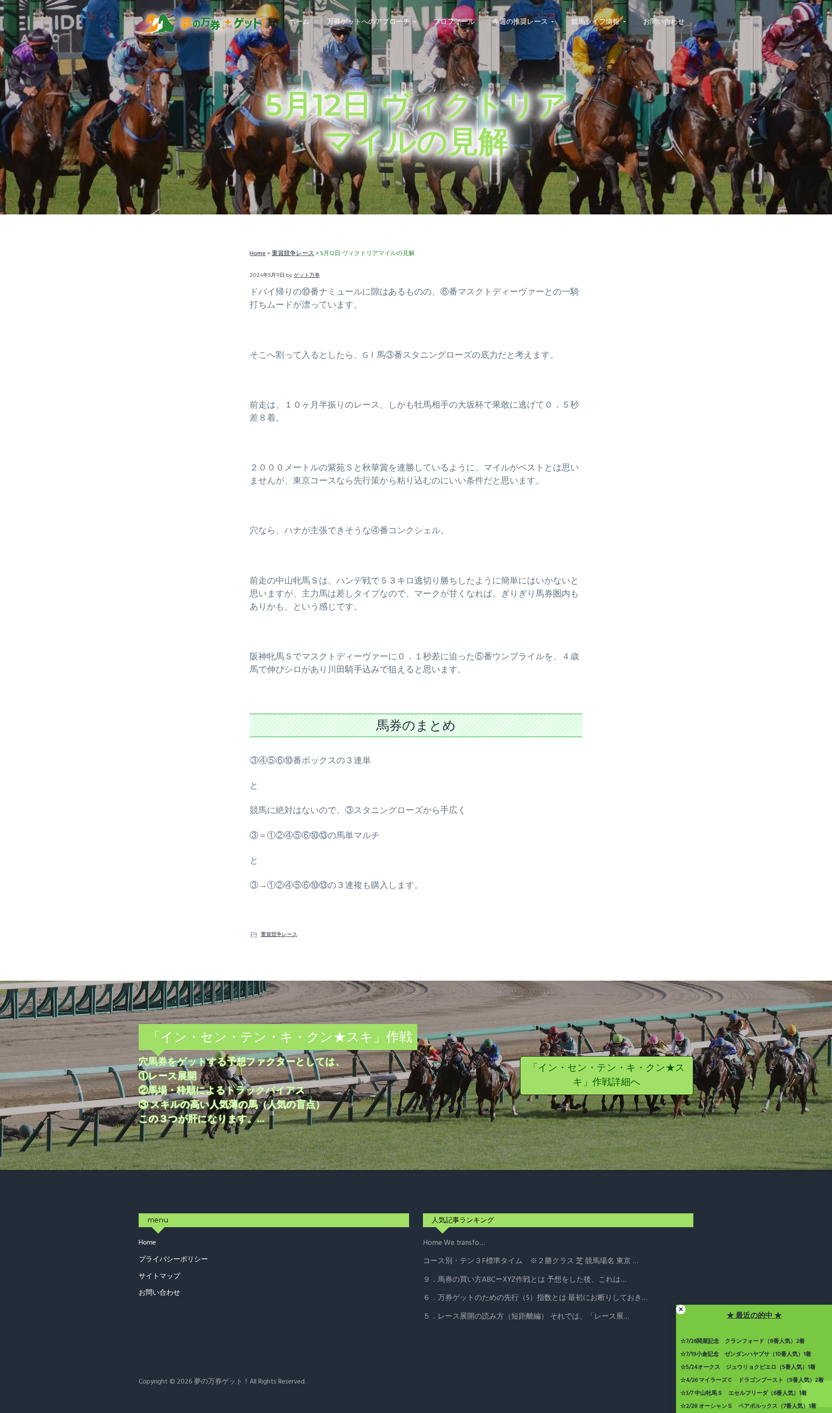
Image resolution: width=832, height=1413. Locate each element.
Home (147, 1243)
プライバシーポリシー (173, 1259)
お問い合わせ (159, 1293)
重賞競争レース (279, 934)
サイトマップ (159, 1276)
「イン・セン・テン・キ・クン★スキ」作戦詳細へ (606, 1075)
